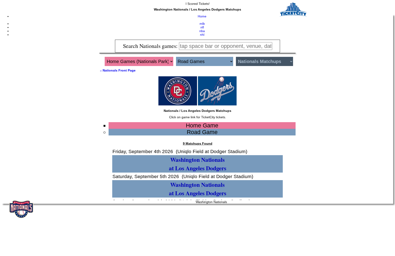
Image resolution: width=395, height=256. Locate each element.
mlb (202, 23)
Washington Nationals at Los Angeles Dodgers (197, 163)
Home (202, 16)
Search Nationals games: (151, 46)
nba (202, 31)
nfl (202, 27)
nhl (202, 34)
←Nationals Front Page (117, 70)
